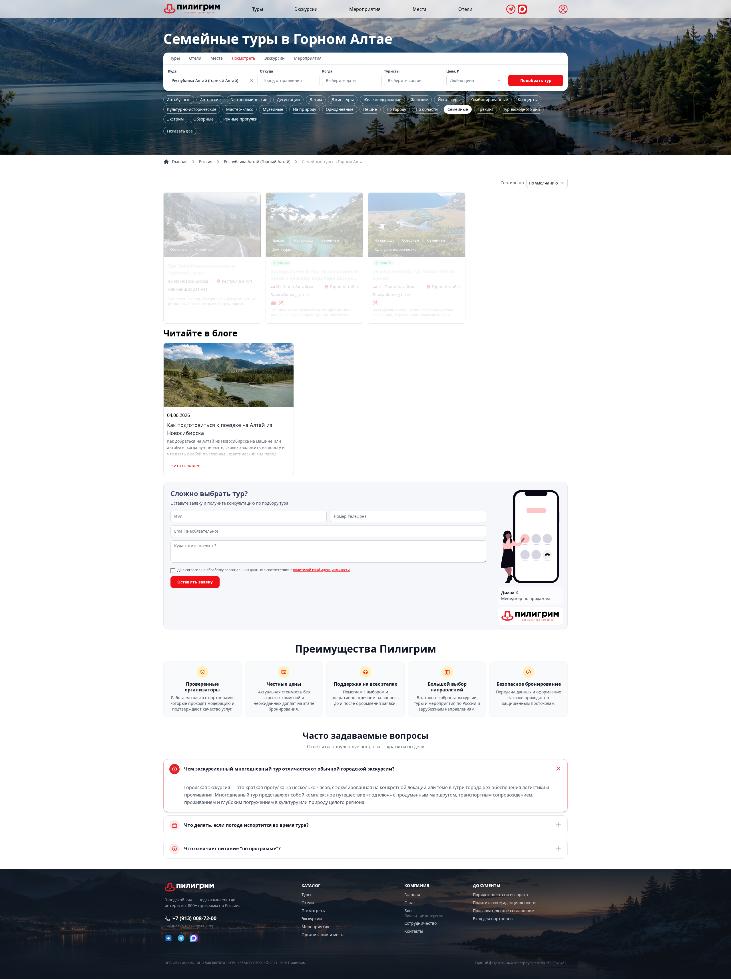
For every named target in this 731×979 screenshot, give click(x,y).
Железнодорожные (382, 99)
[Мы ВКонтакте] (168, 938)
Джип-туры (343, 99)
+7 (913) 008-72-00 (194, 918)
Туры (257, 9)
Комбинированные (489, 99)
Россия (205, 161)
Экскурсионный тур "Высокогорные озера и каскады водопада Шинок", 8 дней (314, 275)
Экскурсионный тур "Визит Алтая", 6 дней (415, 274)
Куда (172, 71)
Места (420, 9)
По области (427, 109)
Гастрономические (248, 99)
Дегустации (288, 99)
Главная (180, 161)
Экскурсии (306, 9)
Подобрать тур (535, 80)
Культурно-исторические (191, 109)
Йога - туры (449, 99)
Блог (408, 910)
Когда (327, 71)
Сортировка (512, 182)
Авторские (210, 99)
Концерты (528, 99)
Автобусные (178, 99)
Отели (465, 9)
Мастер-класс (239, 109)
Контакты (413, 931)
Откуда (266, 71)
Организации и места (323, 934)
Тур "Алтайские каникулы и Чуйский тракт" (201, 269)
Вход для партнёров (493, 918)
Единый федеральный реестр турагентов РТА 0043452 (521, 963)
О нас (409, 902)
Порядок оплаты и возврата (500, 894)
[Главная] (191, 8)
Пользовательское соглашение (503, 910)
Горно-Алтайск (344, 286)
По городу (396, 109)
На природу (304, 109)
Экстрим (175, 119)
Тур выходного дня (521, 109)
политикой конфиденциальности (321, 569)
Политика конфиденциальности (504, 902)
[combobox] (476, 80)
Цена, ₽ (452, 71)
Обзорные (203, 119)
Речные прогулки (240, 119)
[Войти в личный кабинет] (563, 9)
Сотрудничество (420, 923)
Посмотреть (243, 58)
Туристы (391, 71)
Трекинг (485, 109)
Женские (419, 99)
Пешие (370, 109)
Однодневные (340, 109)
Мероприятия (365, 9)
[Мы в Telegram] (510, 9)
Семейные (457, 109)
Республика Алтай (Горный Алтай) (257, 161)
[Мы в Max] (522, 9)
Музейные (273, 109)
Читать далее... (187, 465)
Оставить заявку (195, 582)
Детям (316, 99)
